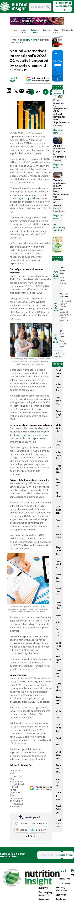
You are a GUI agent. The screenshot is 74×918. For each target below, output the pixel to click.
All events (57, 354)
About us (60, 872)
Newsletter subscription (64, 4)
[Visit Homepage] (15, 12)
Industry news (23, 31)
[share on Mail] (22, 91)
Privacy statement (62, 889)
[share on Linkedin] (9, 91)
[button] (22, 823)
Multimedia (67, 30)
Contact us (62, 878)
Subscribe (67, 855)
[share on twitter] (16, 91)
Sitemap (61, 894)
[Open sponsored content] (37, 24)
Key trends (56, 31)
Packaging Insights (45, 894)
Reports (46, 30)
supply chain (29, 198)
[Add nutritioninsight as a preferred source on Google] (38, 79)
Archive (60, 899)
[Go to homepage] (31, 886)
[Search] (48, 7)
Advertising (63, 883)
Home (14, 30)
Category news (35, 31)
